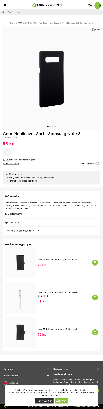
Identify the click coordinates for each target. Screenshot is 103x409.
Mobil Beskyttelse (45, 23)
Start (11, 23)
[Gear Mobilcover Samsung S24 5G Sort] (22, 332)
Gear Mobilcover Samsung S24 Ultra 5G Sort (60, 259)
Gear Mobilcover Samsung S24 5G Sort (57, 329)
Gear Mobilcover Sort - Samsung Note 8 (78, 23)
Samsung (57, 23)
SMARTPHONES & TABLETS (26, 23)
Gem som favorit (88, 163)
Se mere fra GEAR (11, 163)
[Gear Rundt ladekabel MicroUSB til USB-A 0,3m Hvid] (22, 297)
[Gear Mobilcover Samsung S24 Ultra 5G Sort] (22, 262)
